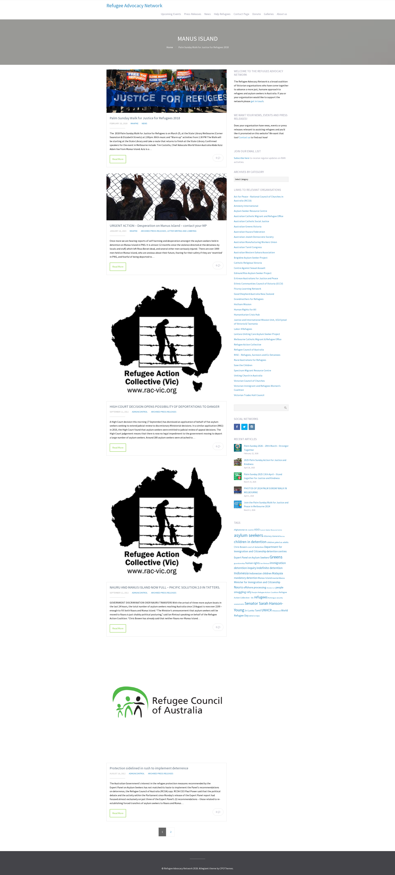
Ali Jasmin (249, 530)
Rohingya (272, 597)
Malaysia (277, 573)
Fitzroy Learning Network (247, 288)
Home (169, 47)
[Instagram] (252, 427)
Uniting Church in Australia (248, 375)
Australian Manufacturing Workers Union (255, 242)
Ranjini (255, 592)
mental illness (278, 578)
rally (248, 592)
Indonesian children (260, 573)
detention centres (277, 551)
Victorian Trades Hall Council (249, 395)
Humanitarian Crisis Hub (247, 314)
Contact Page (241, 14)
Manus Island (265, 577)
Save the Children (243, 365)
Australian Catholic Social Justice (251, 221)
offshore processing (254, 587)
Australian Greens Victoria (247, 226)
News (207, 14)
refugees (261, 597)
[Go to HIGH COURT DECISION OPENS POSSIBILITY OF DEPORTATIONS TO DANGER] (166, 341)
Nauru (238, 587)
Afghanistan (239, 529)
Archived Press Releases (153, 231)
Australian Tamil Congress (248, 247)
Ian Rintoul (264, 563)
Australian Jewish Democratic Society (254, 236)
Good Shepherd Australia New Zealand (254, 293)
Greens (276, 557)
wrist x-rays (254, 615)
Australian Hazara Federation (249, 231)
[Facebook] (237, 427)
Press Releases (192, 14)
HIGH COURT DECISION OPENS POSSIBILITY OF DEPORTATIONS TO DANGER (164, 406)
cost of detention (255, 547)
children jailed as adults (278, 542)
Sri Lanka (249, 610)
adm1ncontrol (140, 411)
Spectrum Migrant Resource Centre (252, 370)
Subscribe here (241, 158)
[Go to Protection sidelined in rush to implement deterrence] (166, 703)
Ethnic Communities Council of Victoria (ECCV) (258, 283)
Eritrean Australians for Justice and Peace (256, 278)
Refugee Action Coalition (268, 592)
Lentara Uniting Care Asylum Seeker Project (257, 334)
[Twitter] (244, 427)
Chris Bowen (240, 546)
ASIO (257, 529)
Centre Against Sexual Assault (249, 268)
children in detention (250, 541)
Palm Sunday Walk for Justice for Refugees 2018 (145, 118)
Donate (256, 14)
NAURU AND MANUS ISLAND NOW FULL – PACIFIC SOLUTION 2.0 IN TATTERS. (165, 587)
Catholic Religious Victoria (248, 262)
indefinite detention (270, 568)
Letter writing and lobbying (181, 231)
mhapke (134, 123)
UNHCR (266, 610)
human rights (252, 563)
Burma (282, 536)
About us (282, 14)
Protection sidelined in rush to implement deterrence (149, 768)
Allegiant (204, 868)
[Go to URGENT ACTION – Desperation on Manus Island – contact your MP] (166, 196)
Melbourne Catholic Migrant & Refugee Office (257, 339)
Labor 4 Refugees (243, 328)
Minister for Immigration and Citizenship (257, 582)
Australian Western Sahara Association (254, 252)
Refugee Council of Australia (249, 349)
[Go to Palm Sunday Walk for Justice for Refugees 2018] (166, 91)
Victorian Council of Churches (249, 380)
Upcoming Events (171, 14)
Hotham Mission (242, 304)
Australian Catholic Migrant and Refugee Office (258, 216)
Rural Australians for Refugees (250, 359)
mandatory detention (246, 578)
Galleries (269, 14)
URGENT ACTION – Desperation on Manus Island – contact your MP (158, 225)
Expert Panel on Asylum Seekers (251, 557)
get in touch (257, 101)
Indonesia (241, 573)
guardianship (239, 563)
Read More (117, 159)
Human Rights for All (245, 309)
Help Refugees (222, 14)
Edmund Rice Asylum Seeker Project (253, 273)
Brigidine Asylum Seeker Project (251, 257)
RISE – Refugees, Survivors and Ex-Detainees (257, 354)
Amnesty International (246, 205)
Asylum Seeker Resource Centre (250, 210)
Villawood (276, 610)
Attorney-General (272, 536)
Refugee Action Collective (247, 344)
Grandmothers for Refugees (249, 299)
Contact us (244, 137)
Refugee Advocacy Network (134, 5)
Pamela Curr (271, 588)
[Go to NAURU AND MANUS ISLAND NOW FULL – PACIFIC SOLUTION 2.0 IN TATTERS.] (166, 522)
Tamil (258, 610)
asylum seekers (248, 535)
